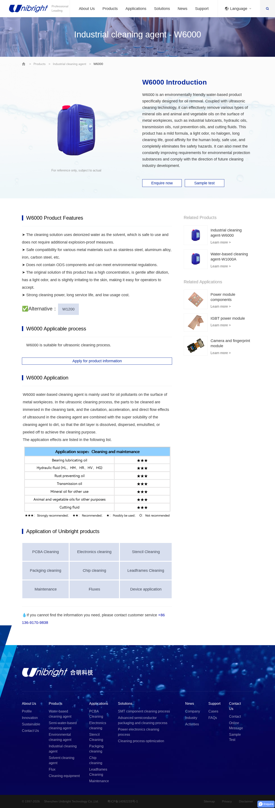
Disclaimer (246, 801)
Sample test (204, 183)
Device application (146, 589)
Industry (191, 718)
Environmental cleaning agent (60, 737)
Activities (192, 724)
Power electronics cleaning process (138, 732)
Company (192, 711)
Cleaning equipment (64, 776)
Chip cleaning (94, 570)
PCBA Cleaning (45, 552)
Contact (235, 716)
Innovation (30, 718)
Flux (52, 769)
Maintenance (46, 589)
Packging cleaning (45, 570)
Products (40, 64)
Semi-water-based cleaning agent (63, 725)
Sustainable (31, 724)
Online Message (236, 725)
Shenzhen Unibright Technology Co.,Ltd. (71, 801)
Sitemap (209, 801)
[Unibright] (57, 672)
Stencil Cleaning (146, 552)
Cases (213, 711)
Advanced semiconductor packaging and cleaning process (142, 720)
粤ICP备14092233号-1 (122, 801)
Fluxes (94, 589)
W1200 (68, 309)
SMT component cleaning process (144, 711)
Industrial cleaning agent (69, 64)
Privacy (227, 801)
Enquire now (162, 183)
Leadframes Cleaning (145, 570)
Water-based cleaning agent (60, 713)
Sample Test (235, 737)
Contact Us (30, 730)
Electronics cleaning (94, 552)
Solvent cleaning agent (61, 760)
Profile (27, 711)
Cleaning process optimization (141, 741)
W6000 (98, 64)
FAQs (212, 718)
